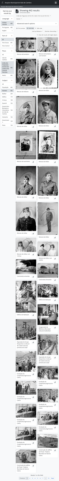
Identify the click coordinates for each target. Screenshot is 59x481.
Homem (7, 91)
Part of (4, 36)
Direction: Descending (50, 31)
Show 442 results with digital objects (47, 35)
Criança (7, 100)
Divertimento (7, 121)
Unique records (7, 23)
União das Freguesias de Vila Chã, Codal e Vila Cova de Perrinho (7, 67)
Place (4, 51)
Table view (39, 28)
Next (52, 478)
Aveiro (7, 75)
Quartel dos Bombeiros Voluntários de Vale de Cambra (7, 110)
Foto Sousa (7, 43)
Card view (31, 28)
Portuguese (7, 28)
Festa (7, 125)
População (7, 87)
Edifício (7, 97)
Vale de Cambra (7, 59)
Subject (4, 80)
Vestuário (7, 117)
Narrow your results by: (7, 12)
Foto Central (7, 46)
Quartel (7, 103)
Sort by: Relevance (37, 31)
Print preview (21, 28)
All (3, 39)
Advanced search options (26, 23)
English (7, 31)
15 (48, 478)
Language (5, 19)
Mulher (7, 94)
